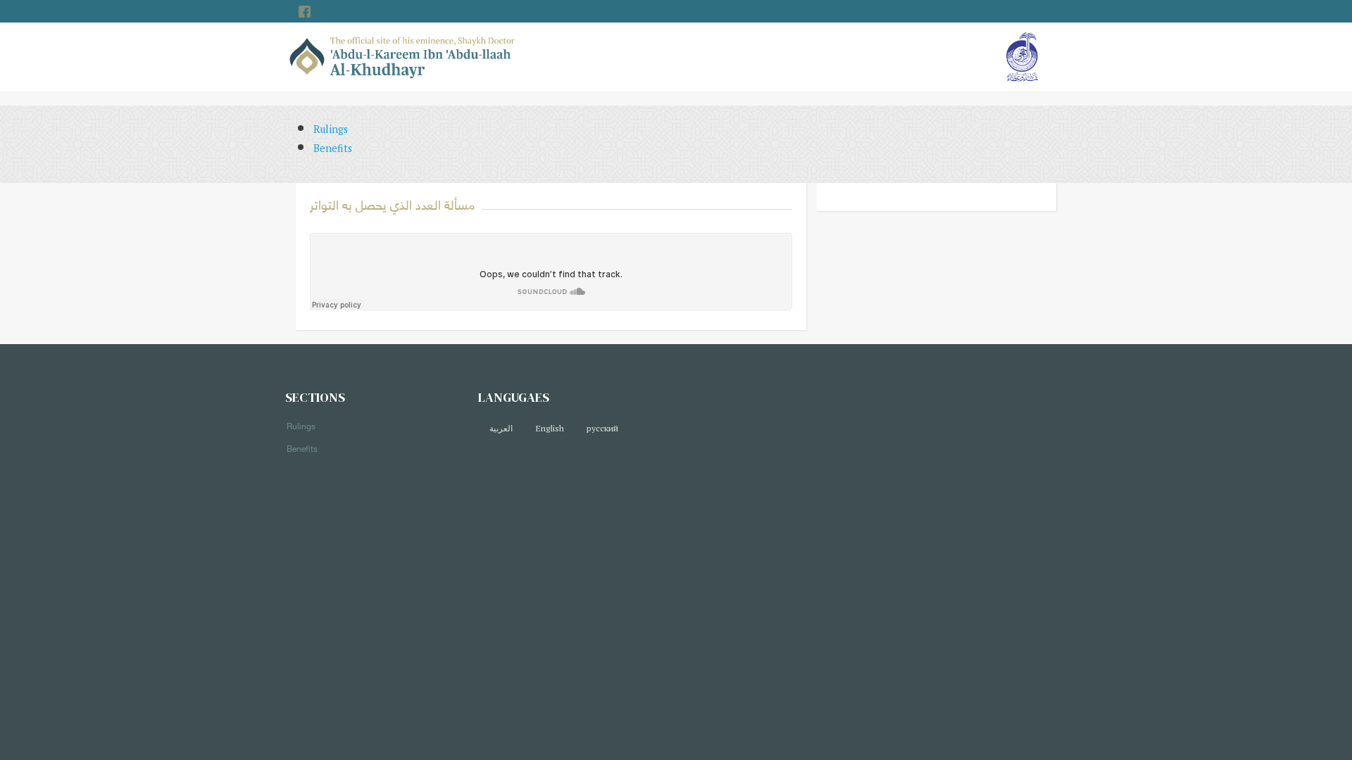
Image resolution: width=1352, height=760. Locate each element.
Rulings (330, 129)
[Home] (402, 56)
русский (602, 428)
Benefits (332, 148)
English (549, 428)
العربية (501, 428)
